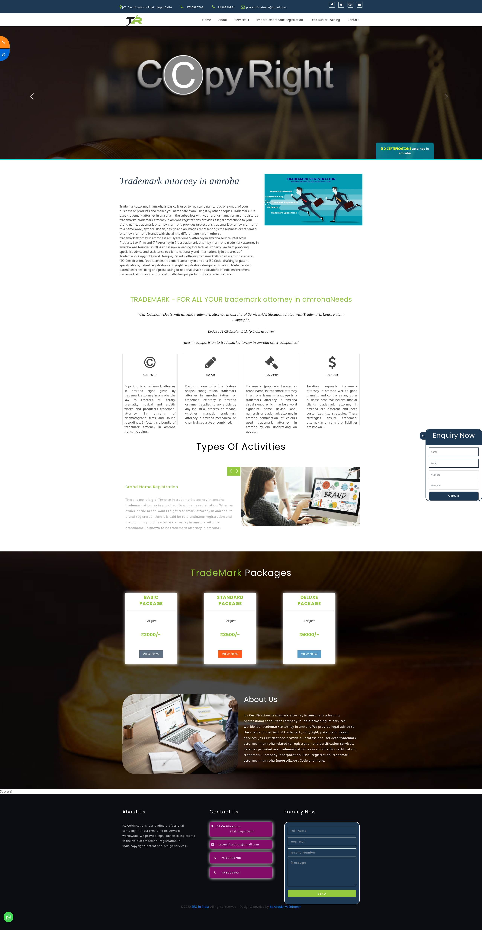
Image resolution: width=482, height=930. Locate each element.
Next (446, 96)
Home (206, 20)
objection (118, 791)
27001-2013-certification (402, 791)
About (222, 20)
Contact (353, 20)
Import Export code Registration (280, 20)
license (222, 791)
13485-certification (433, 791)
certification (262, 791)
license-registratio (240, 791)
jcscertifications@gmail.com (266, 7)
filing (141, 791)
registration (177, 791)
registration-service (27, 791)
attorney (152, 791)
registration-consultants (58, 791)
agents (164, 791)
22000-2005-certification (367, 791)
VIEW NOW (151, 654)
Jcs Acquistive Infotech (285, 907)
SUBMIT (453, 496)
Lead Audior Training (325, 20)
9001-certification (302, 791)
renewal (192, 791)
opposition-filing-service (94, 791)
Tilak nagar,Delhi (242, 831)
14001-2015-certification (332, 791)
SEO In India (200, 907)
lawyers (131, 791)
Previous (32, 96)
